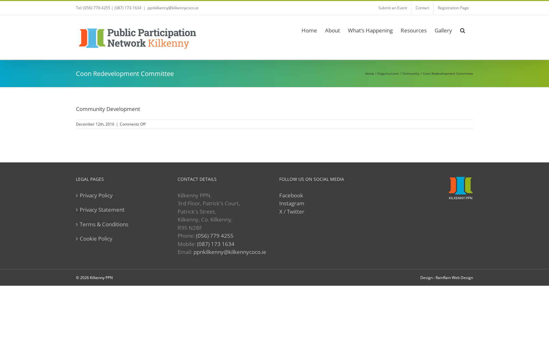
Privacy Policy (96, 195)
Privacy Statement (102, 209)
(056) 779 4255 (215, 235)
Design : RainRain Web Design (446, 277)
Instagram (291, 203)
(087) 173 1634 (215, 244)
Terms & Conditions (104, 224)
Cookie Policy (96, 238)
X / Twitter (291, 211)
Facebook (291, 195)
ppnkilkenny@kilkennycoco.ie (229, 252)
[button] (462, 29)
